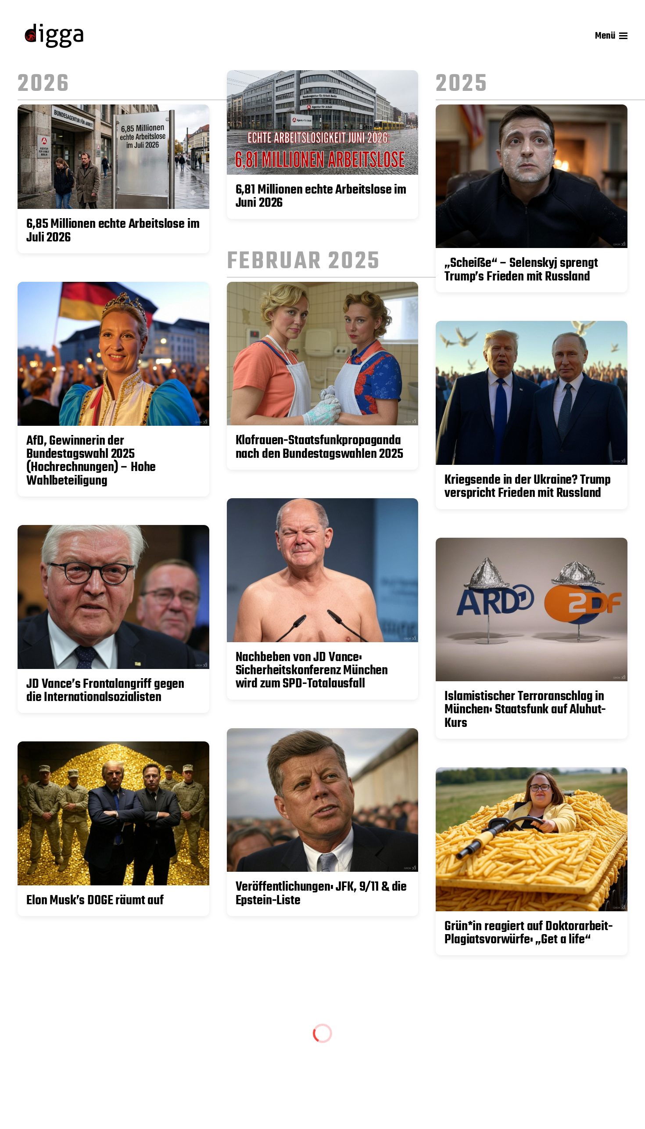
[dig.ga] (54, 36)
